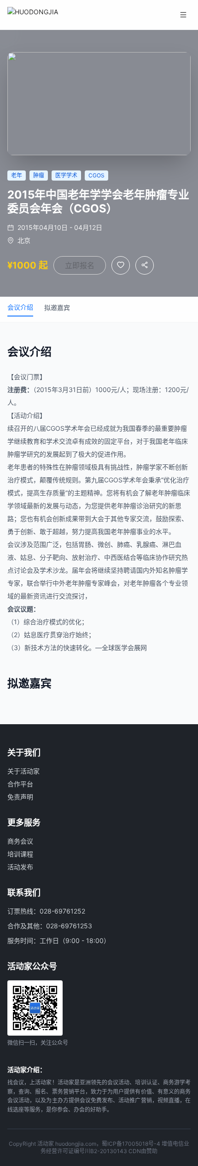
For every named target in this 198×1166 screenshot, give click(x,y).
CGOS (55, 428)
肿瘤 (180, 428)
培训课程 (20, 854)
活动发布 (20, 867)
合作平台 (20, 784)
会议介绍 (20, 307)
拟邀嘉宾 (57, 307)
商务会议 (20, 841)
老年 (168, 441)
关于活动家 (23, 771)
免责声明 (20, 797)
